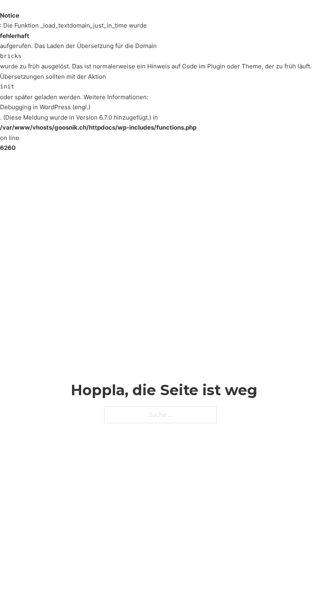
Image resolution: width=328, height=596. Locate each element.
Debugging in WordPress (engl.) (45, 107)
